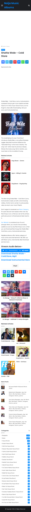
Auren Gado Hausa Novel (9, 470)
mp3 (15, 266)
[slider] (26, 250)
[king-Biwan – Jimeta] (5, 165)
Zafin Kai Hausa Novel (8, 446)
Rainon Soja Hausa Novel (9, 494)
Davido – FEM (5, 376)
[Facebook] (4, 271)
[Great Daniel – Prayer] (8, 350)
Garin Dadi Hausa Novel (8, 454)
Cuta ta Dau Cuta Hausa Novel (10, 475)
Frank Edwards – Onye (8, 341)
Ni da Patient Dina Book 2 (9, 478)
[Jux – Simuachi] (23, 335)
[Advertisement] (15, 28)
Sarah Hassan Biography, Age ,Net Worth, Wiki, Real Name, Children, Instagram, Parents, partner (18, 423)
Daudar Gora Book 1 (7, 459)
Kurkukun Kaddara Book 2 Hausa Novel (12, 491)
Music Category (23, 209)
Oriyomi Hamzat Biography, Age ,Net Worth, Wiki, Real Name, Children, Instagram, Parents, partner (18, 416)
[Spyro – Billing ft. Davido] (5, 176)
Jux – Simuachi (20, 343)
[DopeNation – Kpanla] (23, 351)
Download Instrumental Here (15, 260)
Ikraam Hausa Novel (7, 443)
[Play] (3, 250)
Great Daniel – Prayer (7, 355)
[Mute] (23, 250)
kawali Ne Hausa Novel (8, 499)
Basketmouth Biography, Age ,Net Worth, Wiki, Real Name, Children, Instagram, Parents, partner (17, 394)
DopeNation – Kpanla (22, 358)
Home (4, 46)
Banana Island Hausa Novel (9, 481)
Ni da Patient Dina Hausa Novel (10, 483)
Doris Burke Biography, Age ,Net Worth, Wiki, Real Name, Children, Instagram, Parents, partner (19, 401)
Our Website (4, 222)
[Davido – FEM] (8, 368)
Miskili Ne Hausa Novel (8, 473)
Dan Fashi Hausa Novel (8, 489)
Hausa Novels (6, 440)
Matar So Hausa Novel (8, 486)
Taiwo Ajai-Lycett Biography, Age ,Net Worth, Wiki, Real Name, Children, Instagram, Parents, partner (18, 408)
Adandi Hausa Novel (7, 465)
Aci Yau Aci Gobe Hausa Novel (10, 502)
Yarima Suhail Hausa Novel (9, 451)
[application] (15, 250)
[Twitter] (8, 271)
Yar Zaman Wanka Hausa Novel (10, 467)
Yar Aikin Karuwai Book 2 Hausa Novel (12, 497)
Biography (5, 435)
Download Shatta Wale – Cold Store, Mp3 (13, 255)
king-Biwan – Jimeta (18, 161)
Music (8, 46)
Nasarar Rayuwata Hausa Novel (10, 448)
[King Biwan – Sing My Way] (5, 188)
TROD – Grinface (21, 362)
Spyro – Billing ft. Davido (19, 173)
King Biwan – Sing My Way (19, 183)
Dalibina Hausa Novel (8, 457)
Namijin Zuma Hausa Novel (9, 462)
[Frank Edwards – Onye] (8, 333)
